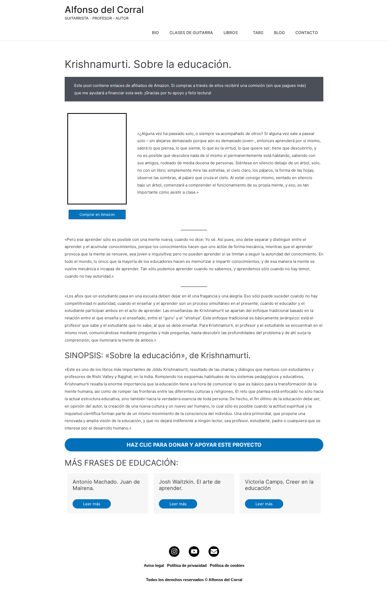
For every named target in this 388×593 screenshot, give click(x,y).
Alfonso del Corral (104, 9)
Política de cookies (227, 565)
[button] (97, 214)
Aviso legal (154, 565)
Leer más (91, 503)
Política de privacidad (187, 565)
